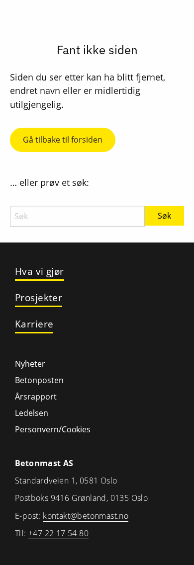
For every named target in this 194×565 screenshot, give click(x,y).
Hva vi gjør (39, 271)
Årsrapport (36, 396)
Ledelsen (31, 412)
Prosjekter (38, 298)
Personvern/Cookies (53, 429)
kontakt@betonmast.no (85, 515)
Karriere (34, 324)
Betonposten (39, 380)
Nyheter (30, 363)
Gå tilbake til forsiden (62, 139)
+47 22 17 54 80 (58, 533)
